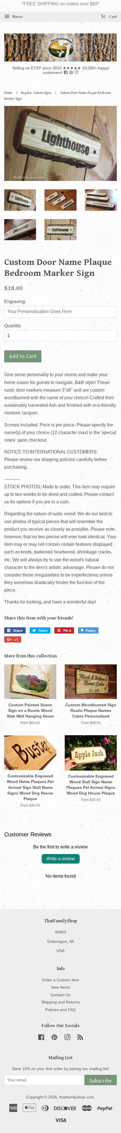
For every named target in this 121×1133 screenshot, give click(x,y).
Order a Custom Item (60, 980)
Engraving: (15, 301)
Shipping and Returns (60, 1002)
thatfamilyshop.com (76, 1097)
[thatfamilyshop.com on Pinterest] (71, 72)
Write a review (60, 858)
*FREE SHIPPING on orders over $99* (60, 3)
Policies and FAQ (60, 1010)
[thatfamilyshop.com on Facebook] (66, 72)
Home (8, 93)
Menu (17, 17)
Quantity (12, 325)
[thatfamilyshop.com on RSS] (80, 1038)
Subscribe (100, 1081)
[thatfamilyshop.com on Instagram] (76, 72)
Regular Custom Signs (36, 93)
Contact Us (60, 995)
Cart (112, 17)
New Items (60, 987)
